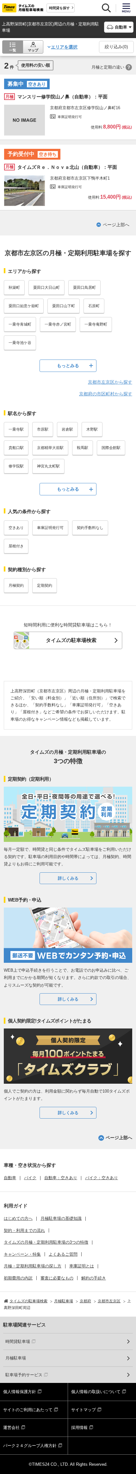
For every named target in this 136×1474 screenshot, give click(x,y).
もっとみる (68, 365)
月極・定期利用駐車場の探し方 (32, 1266)
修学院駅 (16, 466)
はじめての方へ (18, 1218)
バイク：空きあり (101, 1177)
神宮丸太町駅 (48, 466)
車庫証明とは (81, 1266)
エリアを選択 (64, 47)
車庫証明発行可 (50, 527)
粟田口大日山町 (46, 287)
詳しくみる (68, 878)
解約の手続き (93, 1278)
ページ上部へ (116, 224)
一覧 (12, 50)
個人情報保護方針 (19, 1391)
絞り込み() (116, 46)
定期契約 (44, 585)
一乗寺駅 (16, 429)
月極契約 (16, 585)
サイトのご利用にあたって (28, 1409)
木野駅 (92, 429)
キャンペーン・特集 (22, 1254)
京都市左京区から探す (110, 382)
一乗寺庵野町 (95, 324)
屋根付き (16, 546)
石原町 (94, 306)
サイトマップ (83, 1409)
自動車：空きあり (60, 1177)
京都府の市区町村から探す (105, 393)
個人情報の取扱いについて (96, 1391)
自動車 (10, 1177)
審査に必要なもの (56, 1278)
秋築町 (14, 287)
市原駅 (42, 429)
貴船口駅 (16, 448)
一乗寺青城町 (20, 324)
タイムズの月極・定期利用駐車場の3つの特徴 (46, 1242)
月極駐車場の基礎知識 (61, 1218)
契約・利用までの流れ (24, 1230)
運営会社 (11, 1427)
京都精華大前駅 (50, 448)
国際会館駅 (111, 448)
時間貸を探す (59, 8)
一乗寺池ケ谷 (20, 342)
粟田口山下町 (63, 306)
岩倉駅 (67, 429)
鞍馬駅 (82, 448)
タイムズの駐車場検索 (71, 640)
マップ (33, 50)
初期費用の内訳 (18, 1278)
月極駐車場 (15, 1358)
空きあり (16, 527)
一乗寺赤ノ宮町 (58, 324)
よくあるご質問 (63, 1254)
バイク (30, 1177)
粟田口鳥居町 (84, 287)
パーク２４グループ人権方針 (30, 1445)
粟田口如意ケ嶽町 (24, 306)
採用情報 (79, 1427)
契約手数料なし (90, 527)
